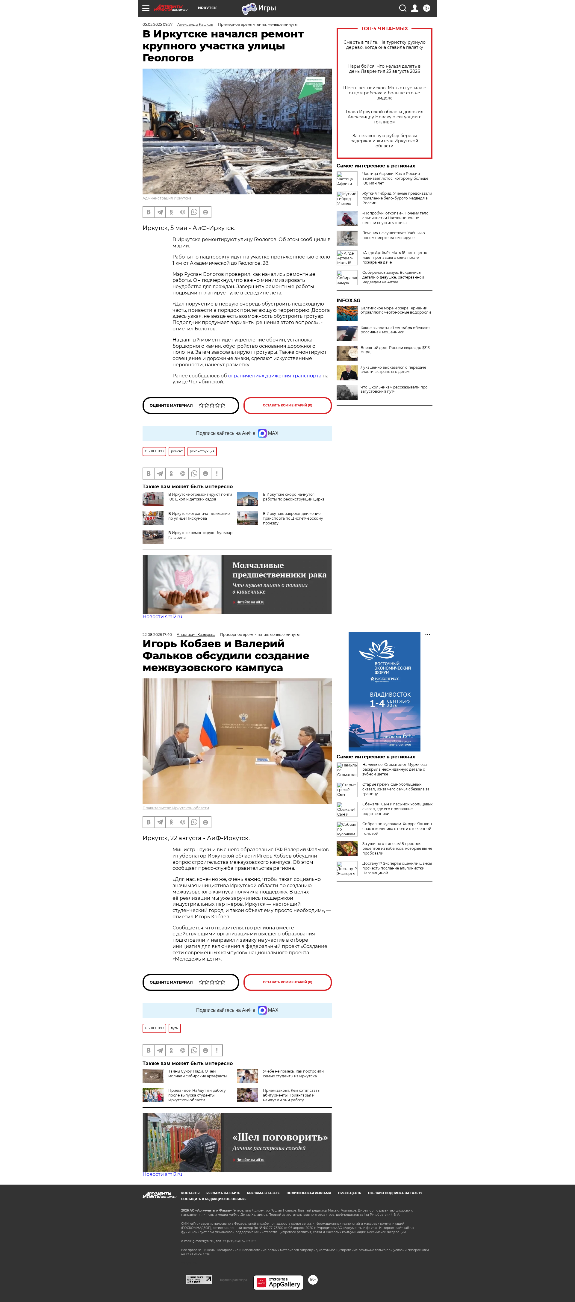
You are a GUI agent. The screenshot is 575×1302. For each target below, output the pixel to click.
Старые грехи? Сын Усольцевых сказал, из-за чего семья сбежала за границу (395, 789)
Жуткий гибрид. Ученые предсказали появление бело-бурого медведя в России (397, 198)
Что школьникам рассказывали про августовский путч (394, 389)
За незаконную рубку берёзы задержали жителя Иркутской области (384, 141)
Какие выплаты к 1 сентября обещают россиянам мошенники (395, 330)
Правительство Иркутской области (176, 808)
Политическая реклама (309, 1193)
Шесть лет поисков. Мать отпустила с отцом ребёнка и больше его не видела (384, 93)
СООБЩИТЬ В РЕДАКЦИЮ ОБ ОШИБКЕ (213, 1199)
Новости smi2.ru (162, 616)
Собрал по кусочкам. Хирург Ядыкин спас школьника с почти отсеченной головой (397, 829)
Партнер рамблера (233, 1280)
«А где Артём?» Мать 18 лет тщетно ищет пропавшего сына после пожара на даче (394, 257)
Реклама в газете (263, 1193)
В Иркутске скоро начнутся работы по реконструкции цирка (294, 496)
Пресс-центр (349, 1193)
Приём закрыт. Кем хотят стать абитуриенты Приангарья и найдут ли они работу (291, 1095)
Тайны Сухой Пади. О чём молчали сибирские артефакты (197, 1073)
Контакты (190, 1193)
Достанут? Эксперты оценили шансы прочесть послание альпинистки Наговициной (397, 868)
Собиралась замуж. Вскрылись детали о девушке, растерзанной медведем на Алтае (393, 277)
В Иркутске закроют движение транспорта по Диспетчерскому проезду (293, 518)
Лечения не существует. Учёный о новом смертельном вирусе (393, 235)
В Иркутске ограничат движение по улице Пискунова (199, 516)
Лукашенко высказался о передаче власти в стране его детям (393, 369)
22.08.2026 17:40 (157, 634)
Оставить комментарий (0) (287, 405)
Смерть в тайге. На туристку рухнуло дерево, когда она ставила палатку (385, 45)
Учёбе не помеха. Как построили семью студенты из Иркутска (293, 1073)
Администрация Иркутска (167, 198)
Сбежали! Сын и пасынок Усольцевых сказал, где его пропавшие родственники (397, 809)
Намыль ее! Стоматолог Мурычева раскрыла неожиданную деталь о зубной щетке (394, 769)
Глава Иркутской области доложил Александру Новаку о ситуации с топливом (384, 117)
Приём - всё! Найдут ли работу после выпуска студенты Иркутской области (197, 1095)
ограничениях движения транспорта (275, 376)
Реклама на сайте (223, 1193)
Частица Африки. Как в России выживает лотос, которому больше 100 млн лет (395, 178)
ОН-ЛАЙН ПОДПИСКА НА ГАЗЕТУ (395, 1193)
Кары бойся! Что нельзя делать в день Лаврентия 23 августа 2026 (384, 69)
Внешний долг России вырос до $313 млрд (395, 350)
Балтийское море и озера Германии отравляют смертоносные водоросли (396, 310)
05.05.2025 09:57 (157, 24)
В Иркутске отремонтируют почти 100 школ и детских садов (200, 496)
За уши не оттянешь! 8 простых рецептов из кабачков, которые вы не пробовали (397, 848)
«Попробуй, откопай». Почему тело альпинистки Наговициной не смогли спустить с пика (395, 218)
